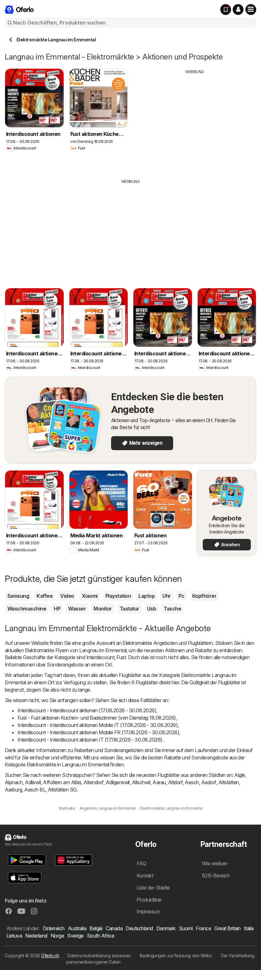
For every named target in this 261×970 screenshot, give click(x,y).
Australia (77, 928)
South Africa (100, 935)
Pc (182, 596)
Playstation (118, 596)
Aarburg (13, 789)
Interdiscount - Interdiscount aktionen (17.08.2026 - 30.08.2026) (87, 710)
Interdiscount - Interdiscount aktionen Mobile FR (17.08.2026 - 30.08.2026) (98, 732)
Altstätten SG (62, 789)
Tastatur (129, 608)
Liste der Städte (153, 887)
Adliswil (33, 782)
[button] (238, 9)
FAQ (141, 863)
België (95, 928)
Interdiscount (100, 657)
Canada (114, 928)
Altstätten (228, 782)
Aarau (159, 782)
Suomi (186, 928)
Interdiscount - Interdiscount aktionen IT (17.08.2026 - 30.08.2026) (90, 739)
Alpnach (14, 782)
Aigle (239, 775)
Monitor (103, 608)
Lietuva (14, 935)
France (203, 928)
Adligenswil (118, 782)
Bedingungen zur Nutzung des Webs (176, 955)
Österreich (54, 928)
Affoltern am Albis (62, 782)
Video (67, 596)
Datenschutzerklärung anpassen (98, 955)
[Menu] (250, 9)
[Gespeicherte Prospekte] (225, 9)
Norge (57, 935)
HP (57, 608)
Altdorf (175, 782)
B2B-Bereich (215, 875)
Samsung (18, 596)
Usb (151, 608)
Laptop (146, 596)
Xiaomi (90, 596)
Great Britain (227, 928)
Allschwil (141, 782)
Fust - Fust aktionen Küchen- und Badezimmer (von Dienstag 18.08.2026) (97, 718)
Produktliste (149, 900)
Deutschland (139, 928)
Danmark (166, 928)
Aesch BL (35, 789)
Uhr (166, 596)
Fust (121, 657)
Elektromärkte (137, 643)
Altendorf (93, 782)
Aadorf (208, 782)
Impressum (148, 911)
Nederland (36, 935)
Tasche (172, 608)
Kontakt (145, 875)
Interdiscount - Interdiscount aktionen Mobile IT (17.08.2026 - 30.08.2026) (98, 725)
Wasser (77, 608)
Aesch (192, 782)
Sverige (75, 935)
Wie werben (215, 863)
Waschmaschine (26, 608)
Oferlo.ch (50, 955)
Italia (249, 928)
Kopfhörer (204, 596)
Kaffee (45, 596)
